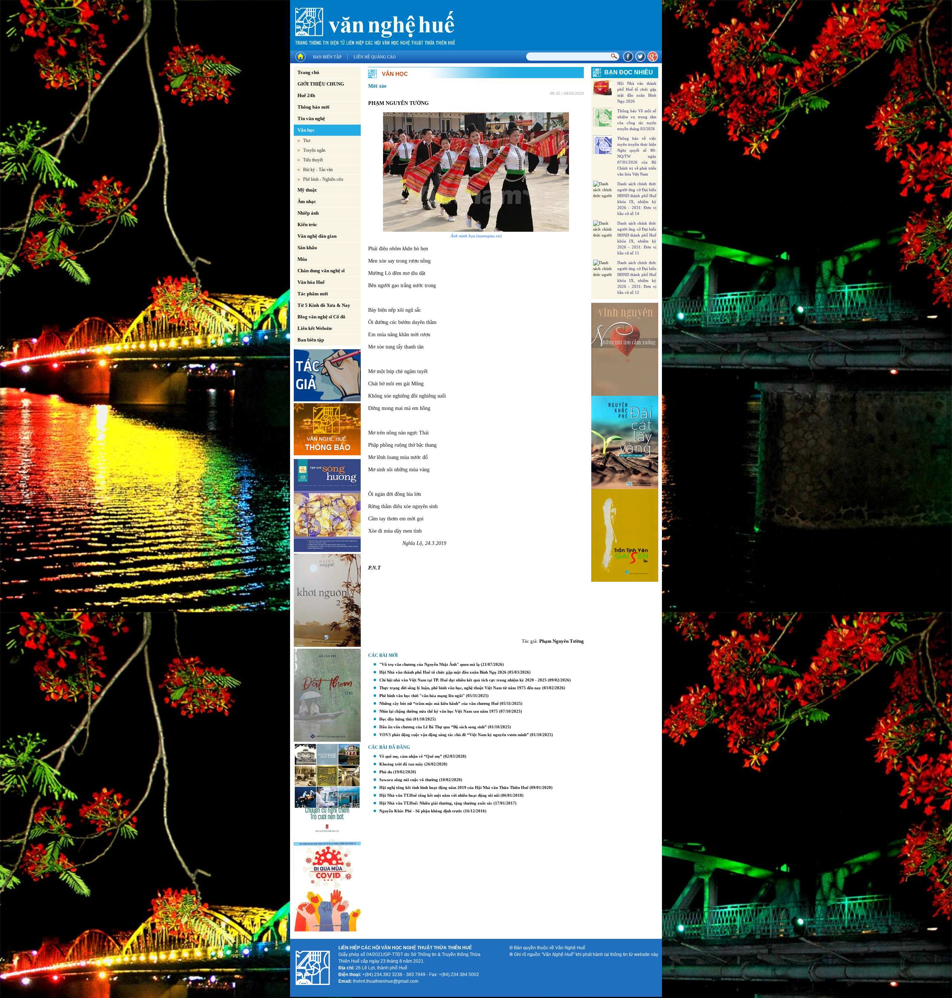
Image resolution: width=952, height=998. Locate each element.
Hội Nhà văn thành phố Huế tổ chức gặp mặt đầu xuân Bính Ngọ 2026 (442, 672)
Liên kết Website (315, 328)
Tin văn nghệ (311, 118)
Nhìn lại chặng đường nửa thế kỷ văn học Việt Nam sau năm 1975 (438, 711)
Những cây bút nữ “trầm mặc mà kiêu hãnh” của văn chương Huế (439, 703)
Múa (302, 259)
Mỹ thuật (307, 190)
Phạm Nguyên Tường (561, 641)
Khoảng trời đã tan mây (401, 764)
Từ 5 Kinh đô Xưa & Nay (324, 305)
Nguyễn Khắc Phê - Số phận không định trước (420, 811)
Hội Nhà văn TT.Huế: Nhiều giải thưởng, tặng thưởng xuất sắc (435, 803)
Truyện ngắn (314, 150)
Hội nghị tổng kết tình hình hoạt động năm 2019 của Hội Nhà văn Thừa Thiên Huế (453, 787)
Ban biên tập (327, 57)
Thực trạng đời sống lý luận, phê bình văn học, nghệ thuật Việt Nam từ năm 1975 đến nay (460, 688)
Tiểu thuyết (313, 160)
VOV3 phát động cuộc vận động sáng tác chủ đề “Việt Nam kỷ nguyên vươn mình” (454, 734)
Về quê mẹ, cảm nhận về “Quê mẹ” (411, 756)
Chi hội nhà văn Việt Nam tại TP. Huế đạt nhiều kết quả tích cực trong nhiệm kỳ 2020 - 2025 (463, 680)
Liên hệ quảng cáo (375, 57)
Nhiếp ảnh (308, 213)
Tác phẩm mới (313, 293)
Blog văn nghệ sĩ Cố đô (321, 317)
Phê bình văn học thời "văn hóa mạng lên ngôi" (422, 695)
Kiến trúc (307, 224)
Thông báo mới (313, 107)
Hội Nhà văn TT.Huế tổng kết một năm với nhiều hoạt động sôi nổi (439, 795)
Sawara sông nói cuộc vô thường (408, 779)
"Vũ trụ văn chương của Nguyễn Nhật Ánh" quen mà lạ (429, 664)
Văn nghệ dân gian (317, 236)
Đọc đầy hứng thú (395, 719)
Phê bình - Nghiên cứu (323, 179)
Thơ (306, 140)
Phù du (385, 772)
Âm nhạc (307, 201)
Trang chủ (308, 72)
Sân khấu (307, 247)
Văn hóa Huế (311, 282)
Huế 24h (306, 95)
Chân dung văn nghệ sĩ (321, 270)
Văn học (306, 130)
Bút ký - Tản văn (318, 169)
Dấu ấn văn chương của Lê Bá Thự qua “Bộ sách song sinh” (433, 727)
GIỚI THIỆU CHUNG (321, 84)
